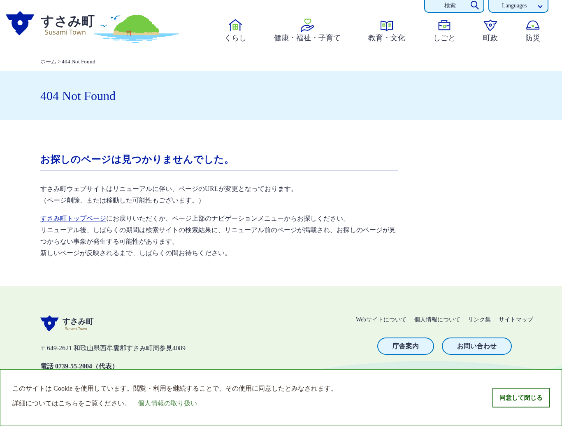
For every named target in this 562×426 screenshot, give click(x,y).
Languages (514, 5)
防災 (532, 38)
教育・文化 (386, 38)
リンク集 (479, 320)
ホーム (48, 61)
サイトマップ (516, 320)
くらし (235, 38)
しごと (444, 38)
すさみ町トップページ (73, 218)
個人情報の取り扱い (167, 403)
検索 (450, 5)
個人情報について (437, 320)
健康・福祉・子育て (307, 38)
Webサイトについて (381, 320)
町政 (490, 38)
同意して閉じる (521, 397)
